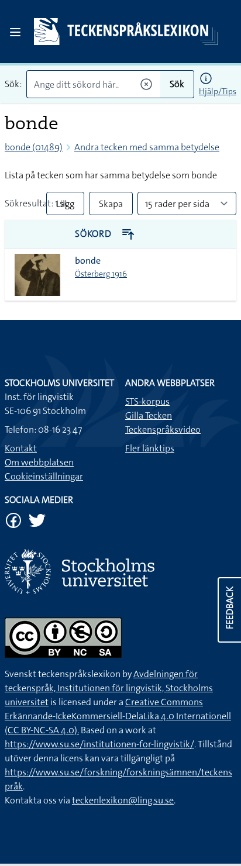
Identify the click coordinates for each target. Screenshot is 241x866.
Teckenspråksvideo (163, 429)
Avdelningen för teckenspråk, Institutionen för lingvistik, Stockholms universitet (109, 688)
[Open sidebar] (15, 32)
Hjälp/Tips (217, 91)
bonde (88, 260)
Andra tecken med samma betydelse (146, 147)
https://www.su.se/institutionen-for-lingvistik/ (99, 744)
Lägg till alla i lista (65, 206)
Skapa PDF (111, 206)
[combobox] (93, 84)
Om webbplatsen (39, 462)
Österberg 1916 (101, 273)
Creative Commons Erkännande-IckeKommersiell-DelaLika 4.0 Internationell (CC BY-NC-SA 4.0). (118, 716)
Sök (177, 84)
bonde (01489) (34, 147)
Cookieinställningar (44, 476)
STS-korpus (147, 401)
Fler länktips (149, 448)
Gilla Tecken (148, 415)
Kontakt (21, 448)
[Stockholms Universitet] (120, 571)
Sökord (94, 233)
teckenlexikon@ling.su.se (123, 800)
